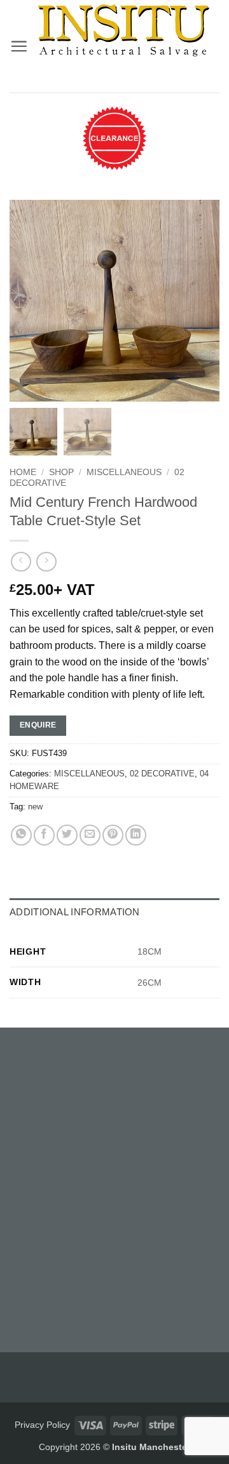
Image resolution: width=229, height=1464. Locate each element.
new (35, 806)
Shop (61, 472)
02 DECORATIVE (162, 773)
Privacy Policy (42, 1425)
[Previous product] (46, 562)
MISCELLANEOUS (124, 472)
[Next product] (21, 562)
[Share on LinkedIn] (135, 835)
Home (23, 472)
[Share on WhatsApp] (21, 835)
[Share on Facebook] (44, 835)
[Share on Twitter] (67, 835)
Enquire (38, 725)
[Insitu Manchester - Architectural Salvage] (124, 30)
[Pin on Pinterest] (112, 835)
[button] (19, 46)
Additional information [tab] (75, 911)
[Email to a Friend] (90, 835)
